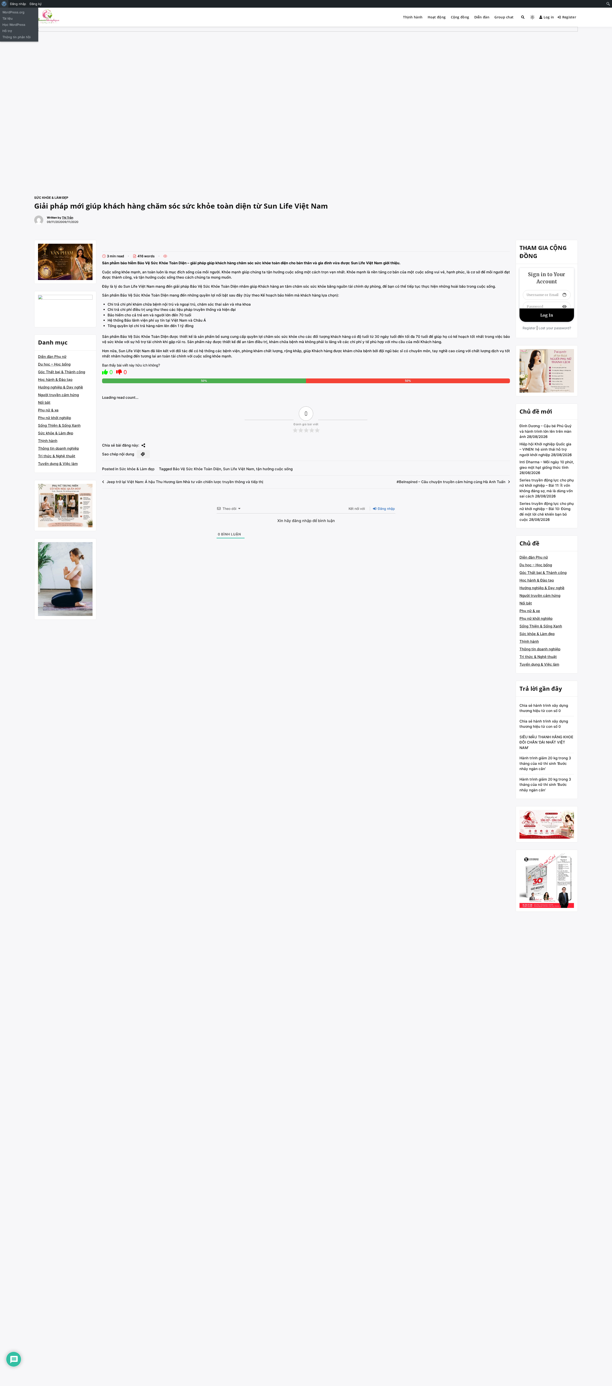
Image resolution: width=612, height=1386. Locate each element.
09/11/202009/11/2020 (62, 222)
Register (569, 17)
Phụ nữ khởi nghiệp (54, 417)
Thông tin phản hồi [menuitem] (16, 37)
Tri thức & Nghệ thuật (56, 456)
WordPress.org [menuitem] (13, 12)
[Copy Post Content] (143, 454)
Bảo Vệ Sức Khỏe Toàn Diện (197, 469)
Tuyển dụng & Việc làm (58, 463)
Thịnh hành (412, 17)
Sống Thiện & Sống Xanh (59, 425)
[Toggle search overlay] (523, 17)
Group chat (504, 17)
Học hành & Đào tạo (55, 379)
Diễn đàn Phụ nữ (52, 356)
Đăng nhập (386, 509)
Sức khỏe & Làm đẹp (51, 198)
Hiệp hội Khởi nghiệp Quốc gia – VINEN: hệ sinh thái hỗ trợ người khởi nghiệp (545, 449)
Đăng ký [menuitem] (36, 4)
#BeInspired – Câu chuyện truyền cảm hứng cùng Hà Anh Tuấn (451, 482)
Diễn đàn (481, 17)
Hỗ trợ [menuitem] (7, 31)
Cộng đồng (460, 17)
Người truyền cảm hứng (58, 395)
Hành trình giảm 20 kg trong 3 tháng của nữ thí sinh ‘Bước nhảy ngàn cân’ (545, 763)
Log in (549, 17)
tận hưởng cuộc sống (274, 469)
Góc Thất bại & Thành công (61, 372)
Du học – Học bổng (54, 364)
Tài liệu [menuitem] (7, 18)
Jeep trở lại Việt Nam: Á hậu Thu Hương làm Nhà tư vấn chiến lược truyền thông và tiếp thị (185, 482)
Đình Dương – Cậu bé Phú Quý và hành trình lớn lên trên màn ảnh (545, 431)
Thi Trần (67, 217)
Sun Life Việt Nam (238, 469)
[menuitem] (4, 4)
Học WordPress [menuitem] (13, 25)
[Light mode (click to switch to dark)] (532, 17)
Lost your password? (555, 328)
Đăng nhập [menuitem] (18, 4)
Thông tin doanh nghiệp (58, 448)
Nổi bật (44, 402)
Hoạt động (437, 17)
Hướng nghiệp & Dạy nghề (60, 387)
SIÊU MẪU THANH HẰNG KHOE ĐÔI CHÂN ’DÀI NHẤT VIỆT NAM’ (546, 742)
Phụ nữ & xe (48, 410)
